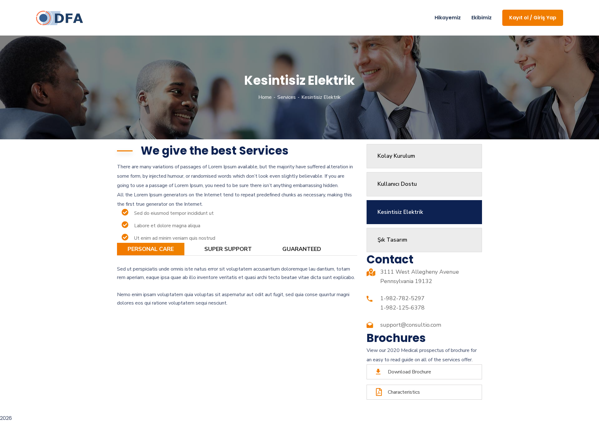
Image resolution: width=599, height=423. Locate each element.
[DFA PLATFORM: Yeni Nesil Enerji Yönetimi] (59, 18)
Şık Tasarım (392, 239)
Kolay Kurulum (396, 156)
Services (286, 97)
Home (265, 97)
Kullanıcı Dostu (397, 184)
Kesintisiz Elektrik (400, 212)
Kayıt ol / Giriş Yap (532, 17)
